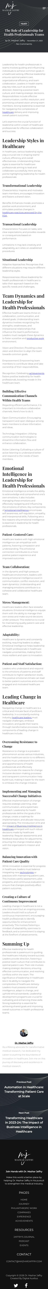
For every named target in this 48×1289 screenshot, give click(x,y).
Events (24, 1245)
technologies (27, 872)
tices (21, 212)
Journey (24, 1204)
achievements (36, 373)
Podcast (24, 1241)
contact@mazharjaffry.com (24, 1261)
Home (24, 1199)
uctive (35, 338)
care (21, 717)
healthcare (8, 112)
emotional (10, 510)
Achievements (24, 1221)
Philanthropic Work (24, 1208)
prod (29, 338)
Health (24, 24)
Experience (24, 1216)
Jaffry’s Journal (24, 1237)
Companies (24, 1212)
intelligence (22, 510)
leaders (27, 717)
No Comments (24, 44)
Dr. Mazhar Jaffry (16, 40)
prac (16, 212)
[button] (44, 8)
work (41, 338)
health (15, 717)
